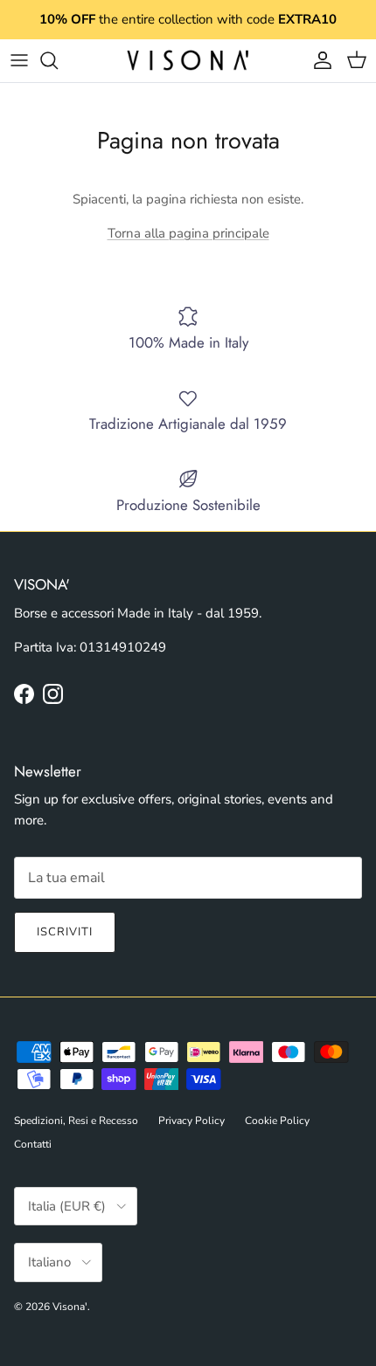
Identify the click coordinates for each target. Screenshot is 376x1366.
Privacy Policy (191, 1121)
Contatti (33, 1144)
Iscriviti (65, 932)
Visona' (69, 1307)
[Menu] (19, 60)
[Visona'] (188, 60)
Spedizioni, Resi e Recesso (76, 1121)
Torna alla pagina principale (188, 233)
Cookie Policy (277, 1121)
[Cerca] (57, 60)
